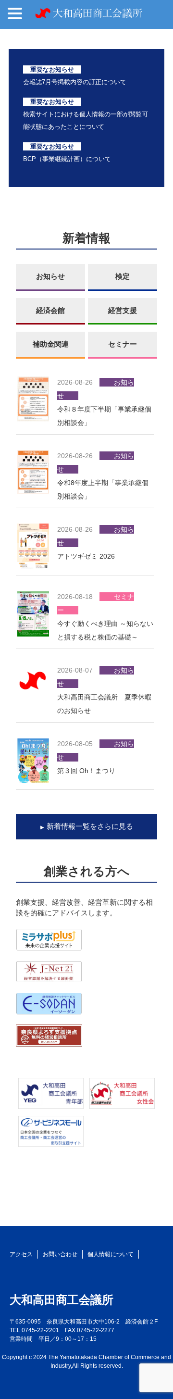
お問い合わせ (60, 1254)
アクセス (21, 1254)
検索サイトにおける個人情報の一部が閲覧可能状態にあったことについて (85, 114)
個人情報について (110, 1254)
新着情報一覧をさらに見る (90, 826)
